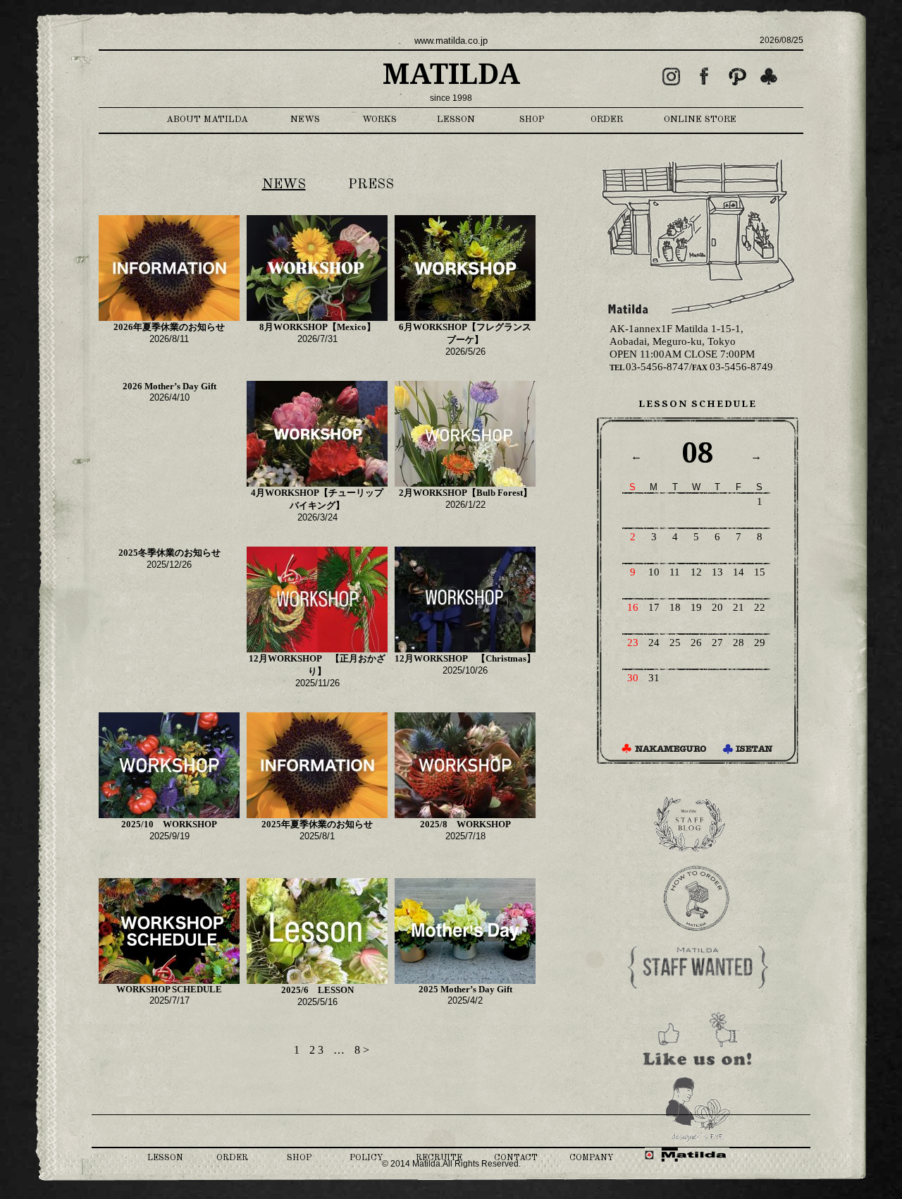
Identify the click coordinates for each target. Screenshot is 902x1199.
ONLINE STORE (700, 119)
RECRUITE (439, 1158)
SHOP (532, 119)
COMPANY (591, 1158)
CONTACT (516, 1158)
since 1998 (451, 98)
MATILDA (451, 74)
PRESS (371, 185)
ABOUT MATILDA (207, 119)
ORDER (607, 119)
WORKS (379, 119)
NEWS (305, 119)
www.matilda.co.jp (451, 40)
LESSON (456, 119)
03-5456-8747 (649, 366)
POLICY (366, 1158)
